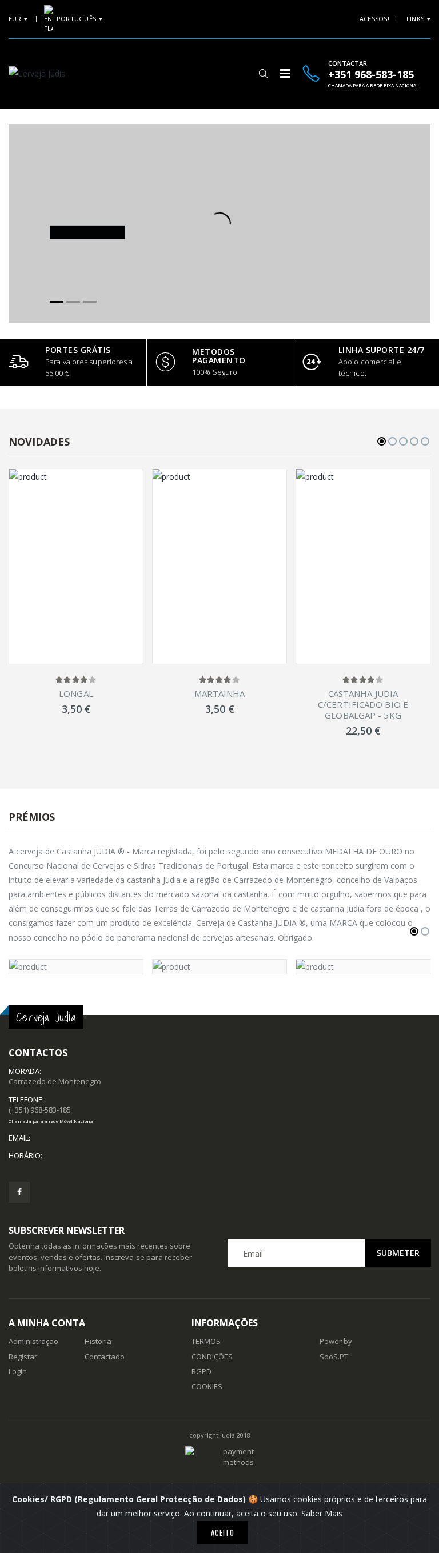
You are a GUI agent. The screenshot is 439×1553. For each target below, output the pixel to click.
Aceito (222, 1532)
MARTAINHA (219, 693)
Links (415, 18)
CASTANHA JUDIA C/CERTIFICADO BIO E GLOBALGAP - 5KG (363, 704)
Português (76, 18)
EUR (15, 18)
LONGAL (76, 693)
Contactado (105, 1356)
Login (18, 1371)
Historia (98, 1341)
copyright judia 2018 (219, 1435)
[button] (263, 74)
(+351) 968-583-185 (52, 1114)
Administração (33, 1341)
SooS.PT (334, 1356)
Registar (23, 1356)
